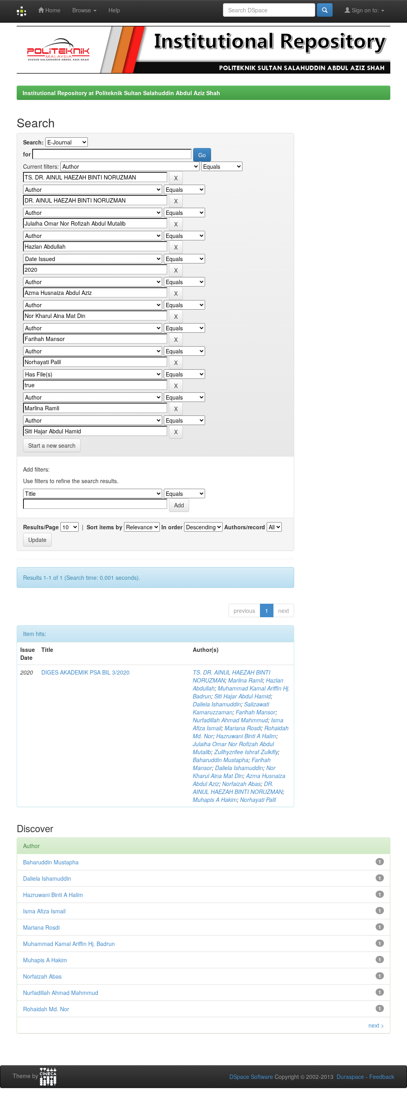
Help (114, 10)
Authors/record (244, 527)
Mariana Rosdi (243, 728)
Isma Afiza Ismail (44, 911)
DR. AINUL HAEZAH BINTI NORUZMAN (238, 788)
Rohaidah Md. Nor (46, 1009)
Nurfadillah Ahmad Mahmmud (230, 720)
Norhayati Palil (258, 799)
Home (52, 10)
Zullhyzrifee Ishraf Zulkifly (246, 752)
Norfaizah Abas (241, 784)
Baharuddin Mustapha (220, 760)
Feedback (381, 1076)
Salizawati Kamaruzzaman (231, 708)
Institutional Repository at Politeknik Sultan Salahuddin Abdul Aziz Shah (121, 93)
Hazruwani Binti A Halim (246, 736)
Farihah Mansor (255, 712)
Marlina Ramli (245, 680)
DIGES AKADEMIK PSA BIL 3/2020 (85, 672)
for (27, 154)
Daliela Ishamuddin (217, 704)
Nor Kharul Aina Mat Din (234, 772)
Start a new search (52, 445)
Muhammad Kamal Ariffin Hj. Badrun (69, 944)
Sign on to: (365, 10)
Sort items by (104, 527)
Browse (82, 10)
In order (171, 527)
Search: (33, 142)
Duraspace (350, 1076)
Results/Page (41, 527)
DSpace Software (251, 1076)
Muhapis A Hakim (215, 799)
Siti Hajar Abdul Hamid (242, 696)
